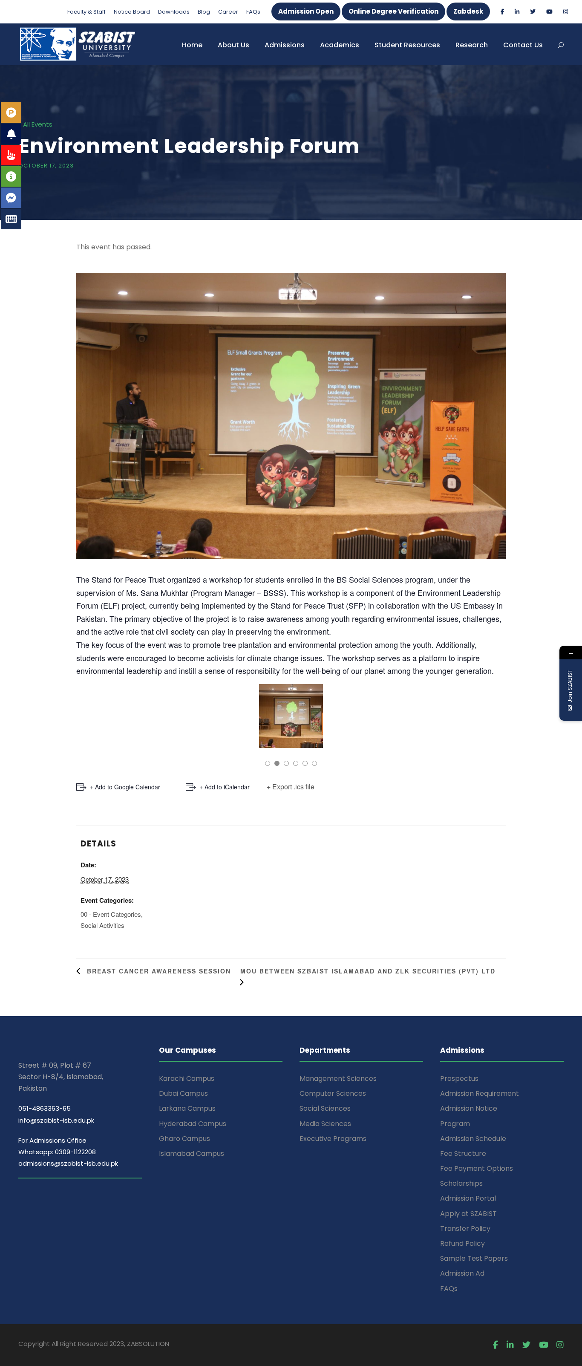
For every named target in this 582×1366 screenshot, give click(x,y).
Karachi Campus (186, 1078)
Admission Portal (468, 1198)
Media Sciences (325, 1124)
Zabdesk (468, 11)
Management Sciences (338, 1078)
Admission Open (306, 11)
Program (455, 1124)
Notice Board (132, 12)
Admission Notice (468, 1108)
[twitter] (533, 12)
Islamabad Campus (191, 1153)
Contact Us (523, 45)
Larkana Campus (187, 1108)
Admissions (285, 45)
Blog (204, 12)
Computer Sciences (333, 1093)
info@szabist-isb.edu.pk (56, 1120)
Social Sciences (325, 1108)
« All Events (35, 124)
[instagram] (565, 12)
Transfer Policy (465, 1228)
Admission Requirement (479, 1093)
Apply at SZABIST (468, 1214)
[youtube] (549, 12)
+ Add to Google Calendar (125, 787)
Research (471, 45)
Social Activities (102, 925)
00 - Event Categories (111, 914)
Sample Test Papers (474, 1258)
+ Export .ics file (290, 786)
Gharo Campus (184, 1139)
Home (192, 45)
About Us (233, 45)
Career (228, 12)
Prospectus (459, 1078)
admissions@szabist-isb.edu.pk (68, 1163)
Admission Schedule (473, 1139)
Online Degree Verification (393, 11)
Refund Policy (462, 1243)
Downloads (174, 12)
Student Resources (407, 45)
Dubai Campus (183, 1093)
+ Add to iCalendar (224, 787)
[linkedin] (517, 12)
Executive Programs (333, 1139)
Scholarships (461, 1183)
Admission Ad (462, 1273)
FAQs (253, 12)
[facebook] (502, 12)
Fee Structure (463, 1153)
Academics (339, 45)
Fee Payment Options (476, 1168)
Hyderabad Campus (192, 1124)
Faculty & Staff (86, 12)
